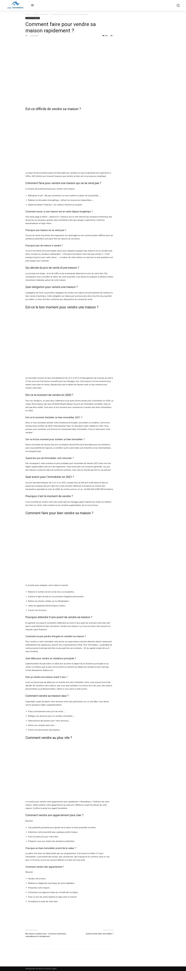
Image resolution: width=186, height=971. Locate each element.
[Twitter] (33, 41)
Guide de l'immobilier (40, 14)
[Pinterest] (39, 41)
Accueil (27, 14)
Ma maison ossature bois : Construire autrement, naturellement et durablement (45, 935)
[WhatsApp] (45, 41)
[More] (51, 41)
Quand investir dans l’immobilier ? (99, 934)
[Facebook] (27, 41)
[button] (176, 5)
